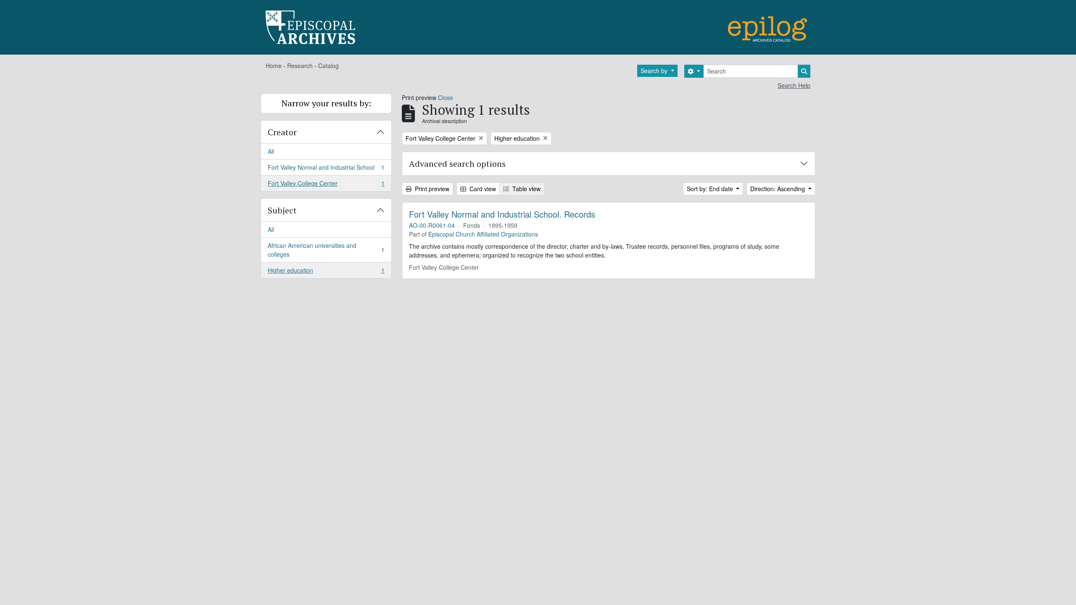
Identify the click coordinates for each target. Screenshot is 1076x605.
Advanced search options (457, 163)
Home (274, 65)
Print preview (431, 188)
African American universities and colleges (326, 249)
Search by (655, 70)
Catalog (328, 65)
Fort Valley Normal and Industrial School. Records (502, 214)
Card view (482, 188)
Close (445, 97)
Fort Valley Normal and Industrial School (326, 169)
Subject (282, 210)
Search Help (794, 85)
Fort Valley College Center (326, 185)
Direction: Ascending (778, 188)
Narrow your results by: (326, 103)
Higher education (326, 272)
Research (300, 65)
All (271, 151)
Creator (282, 132)
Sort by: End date (711, 188)
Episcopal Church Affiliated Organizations (483, 234)
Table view (526, 188)
